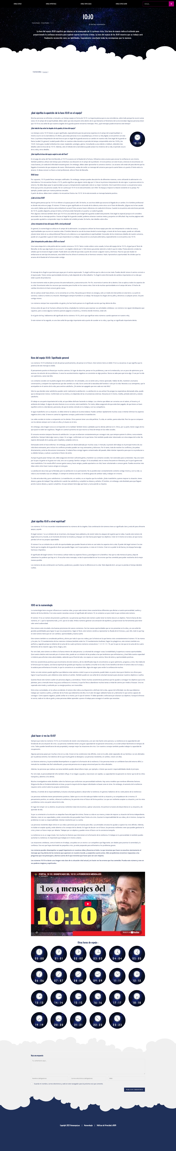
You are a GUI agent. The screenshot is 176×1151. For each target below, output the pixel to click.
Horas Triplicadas (86, 4)
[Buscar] (171, 3)
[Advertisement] (88, 93)
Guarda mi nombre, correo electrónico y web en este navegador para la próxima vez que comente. (68, 1084)
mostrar (45, 72)
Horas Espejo (17, 4)
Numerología (88, 1125)
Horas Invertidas (51, 4)
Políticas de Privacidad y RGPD (106, 1125)
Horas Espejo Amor (121, 4)
